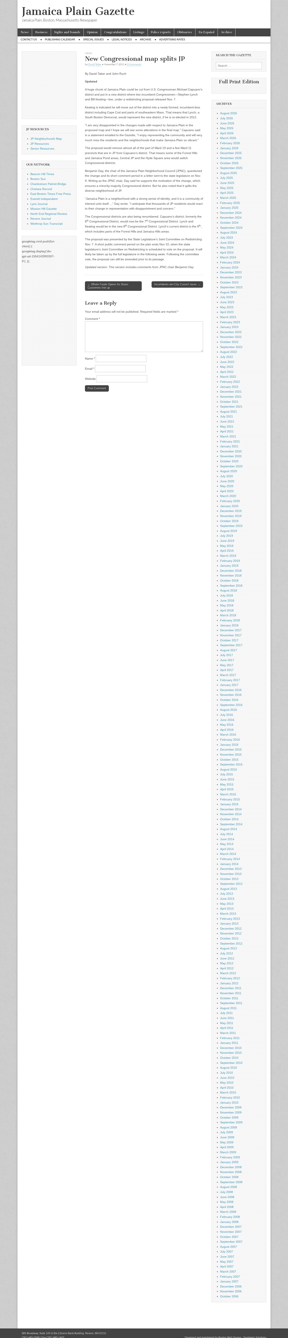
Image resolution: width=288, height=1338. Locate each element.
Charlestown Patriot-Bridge (48, 184)
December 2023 (231, 272)
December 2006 (231, 1286)
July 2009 (226, 1132)
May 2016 (226, 724)
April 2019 (227, 550)
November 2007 (231, 1231)
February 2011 (230, 1038)
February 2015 (230, 799)
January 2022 (229, 386)
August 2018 (228, 590)
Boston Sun (38, 179)
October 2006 (229, 1296)
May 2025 (226, 188)
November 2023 (231, 277)
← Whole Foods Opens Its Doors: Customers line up (108, 286)
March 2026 (228, 138)
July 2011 (226, 1013)
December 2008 (231, 1167)
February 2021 (230, 441)
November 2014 (231, 814)
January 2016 (229, 744)
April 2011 (226, 1028)
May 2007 (226, 1261)
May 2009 (226, 1142)
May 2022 (226, 366)
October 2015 (229, 759)
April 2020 (227, 491)
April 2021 (227, 431)
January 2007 (229, 1281)
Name (90, 358)
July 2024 (226, 237)
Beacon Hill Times (42, 174)
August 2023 (228, 292)
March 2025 (228, 197)
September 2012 (231, 943)
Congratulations (115, 32)
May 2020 (226, 486)
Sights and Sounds (67, 32)
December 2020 (231, 451)
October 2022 (229, 342)
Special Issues (93, 39)
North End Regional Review (48, 213)
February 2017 (230, 680)
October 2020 (229, 461)
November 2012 (231, 933)
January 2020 (229, 506)
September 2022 (231, 347)
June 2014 (227, 839)
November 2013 (231, 874)
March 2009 (228, 1152)
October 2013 (229, 879)
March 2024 (228, 257)
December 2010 (231, 1048)
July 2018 (226, 595)
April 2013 (227, 908)
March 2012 (228, 973)
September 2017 (231, 645)
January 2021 (229, 446)
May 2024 (226, 247)
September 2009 (231, 1122)
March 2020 (228, 496)
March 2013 (228, 913)
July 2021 (226, 416)
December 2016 (231, 690)
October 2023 (229, 282)
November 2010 (231, 1052)
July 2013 (226, 893)
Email (89, 368)
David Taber (94, 64)
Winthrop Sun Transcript (46, 223)
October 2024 (229, 222)
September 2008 (231, 1182)
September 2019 (231, 525)
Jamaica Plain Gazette (78, 11)
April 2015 (227, 789)
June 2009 (227, 1137)
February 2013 (230, 918)
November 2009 (231, 1112)
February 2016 (230, 739)
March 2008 (228, 1211)
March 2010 (228, 1092)
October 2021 (229, 401)
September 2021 (231, 406)
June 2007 (227, 1256)
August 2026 (228, 113)
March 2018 (228, 615)
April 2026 (227, 133)
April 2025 (227, 192)
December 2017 (231, 630)
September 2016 (231, 705)
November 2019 (231, 516)
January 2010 (229, 1102)
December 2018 (231, 570)
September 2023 (231, 287)
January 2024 (229, 267)
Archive (226, 32)
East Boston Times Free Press (50, 193)
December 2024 (231, 212)
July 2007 (226, 1251)
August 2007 (228, 1246)
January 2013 (229, 923)
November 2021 (231, 396)
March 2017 (228, 675)
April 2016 (227, 729)
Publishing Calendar (60, 39)
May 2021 (226, 426)
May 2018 (226, 605)
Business (41, 32)
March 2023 (228, 317)
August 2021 (228, 411)
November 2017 (231, 635)
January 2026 (229, 148)
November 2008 (231, 1172)
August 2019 (228, 531)
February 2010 (230, 1097)
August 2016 (228, 709)
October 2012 (229, 938)
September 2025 (231, 168)
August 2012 (228, 948)
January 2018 (229, 625)
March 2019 (228, 555)
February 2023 (230, 322)
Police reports (161, 32)
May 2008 (226, 1202)
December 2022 (231, 332)
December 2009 (231, 1107)
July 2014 (226, 834)
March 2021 (228, 436)
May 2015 (226, 784)
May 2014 (226, 844)
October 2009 (229, 1117)
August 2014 (228, 829)
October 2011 (229, 998)
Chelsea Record (41, 189)
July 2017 (226, 655)
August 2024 (228, 232)
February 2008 (230, 1216)
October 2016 (229, 700)
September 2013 (231, 883)
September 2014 (231, 824)
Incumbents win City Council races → (177, 284)
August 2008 (228, 1187)
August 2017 (228, 650)
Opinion (92, 32)
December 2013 (231, 868)
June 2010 (227, 1077)
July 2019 (226, 535)
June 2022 (227, 362)
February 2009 (230, 1157)
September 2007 (231, 1241)
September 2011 (231, 1003)
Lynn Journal (38, 204)
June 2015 (227, 779)
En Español (206, 32)
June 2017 (227, 660)
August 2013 (228, 888)
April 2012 (227, 968)
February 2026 (230, 143)
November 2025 (231, 158)
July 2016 (226, 714)
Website (90, 378)
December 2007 (231, 1226)
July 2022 (226, 357)
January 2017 (229, 685)
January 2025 (229, 207)
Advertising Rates (172, 39)
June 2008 (227, 1197)
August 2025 (228, 173)
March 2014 (228, 854)
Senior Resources (42, 148)
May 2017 (226, 665)
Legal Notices (122, 39)
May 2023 (226, 307)
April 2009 (227, 1147)
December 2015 (231, 749)
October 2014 (229, 819)
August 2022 (228, 351)
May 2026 (226, 128)
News (25, 32)
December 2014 (231, 809)
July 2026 (226, 118)
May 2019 (226, 545)
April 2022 (227, 371)
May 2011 (226, 1023)
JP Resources (39, 143)
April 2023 (227, 312)
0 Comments (134, 64)
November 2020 (231, 456)
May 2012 (226, 963)
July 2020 (226, 476)
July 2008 (226, 1192)
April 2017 (227, 670)
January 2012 (229, 983)
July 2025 (226, 177)
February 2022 (230, 381)
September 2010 (231, 1062)
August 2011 (228, 1008)
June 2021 (227, 421)
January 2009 (229, 1162)
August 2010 (228, 1067)
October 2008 (229, 1177)
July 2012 (226, 953)
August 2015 (228, 769)
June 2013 (227, 898)
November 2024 (231, 217)
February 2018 (230, 620)
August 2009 (228, 1127)
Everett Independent (44, 199)
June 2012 (227, 958)
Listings (138, 32)
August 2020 (228, 471)
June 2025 (227, 183)
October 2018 (229, 580)
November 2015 (231, 754)
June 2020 (227, 481)
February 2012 (230, 978)
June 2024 (227, 242)
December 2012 (231, 928)
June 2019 (227, 540)
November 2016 (231, 694)
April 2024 (227, 252)
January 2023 (229, 327)
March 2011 (228, 1033)
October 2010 (229, 1057)
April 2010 (227, 1087)
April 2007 (227, 1266)
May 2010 (226, 1082)
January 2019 (229, 565)
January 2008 (229, 1222)
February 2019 (230, 560)
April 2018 (227, 610)
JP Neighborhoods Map (46, 138)
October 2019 (229, 521)
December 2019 (231, 511)
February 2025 (230, 203)
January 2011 (229, 1042)
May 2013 (226, 903)
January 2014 (229, 864)
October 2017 (229, 640)
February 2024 (230, 262)
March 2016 (228, 734)
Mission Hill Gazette (43, 208)
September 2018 (231, 585)
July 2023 (226, 297)
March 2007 (228, 1271)
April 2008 (227, 1207)
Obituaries (184, 32)
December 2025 (231, 153)
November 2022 (231, 337)
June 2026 (227, 123)
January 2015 (229, 804)
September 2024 (231, 227)
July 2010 (226, 1072)
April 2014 (227, 849)
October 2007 (229, 1236)
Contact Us (29, 39)
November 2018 (231, 575)
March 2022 (228, 376)
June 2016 (227, 719)
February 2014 (230, 859)
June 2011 (227, 1018)
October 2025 (229, 163)
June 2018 (227, 600)
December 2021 (231, 391)
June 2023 (227, 302)
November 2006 (231, 1291)
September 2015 (231, 764)
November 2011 (230, 993)
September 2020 (231, 466)
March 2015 (228, 794)
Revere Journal (40, 218)
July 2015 (226, 774)
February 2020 (230, 501)
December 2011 (230, 988)
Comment (92, 318)
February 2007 (230, 1276)
